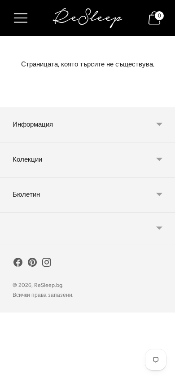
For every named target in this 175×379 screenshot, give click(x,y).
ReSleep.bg (48, 285)
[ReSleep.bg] (87, 18)
